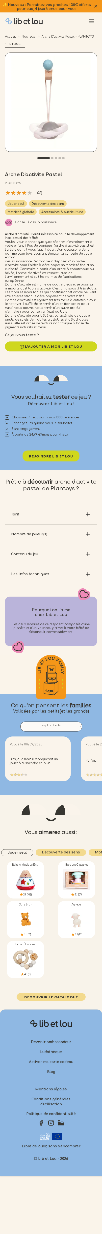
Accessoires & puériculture (62, 212)
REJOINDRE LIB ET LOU (51, 456)
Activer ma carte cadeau (51, 1062)
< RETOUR (13, 44)
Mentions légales (51, 1089)
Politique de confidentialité (51, 1114)
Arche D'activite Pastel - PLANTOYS (68, 36)
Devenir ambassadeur (51, 1042)
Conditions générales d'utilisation (51, 1101)
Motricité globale (21, 212)
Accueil (10, 36)
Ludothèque (51, 1052)
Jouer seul (16, 204)
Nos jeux (29, 36)
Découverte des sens (48, 204)
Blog (51, 1072)
